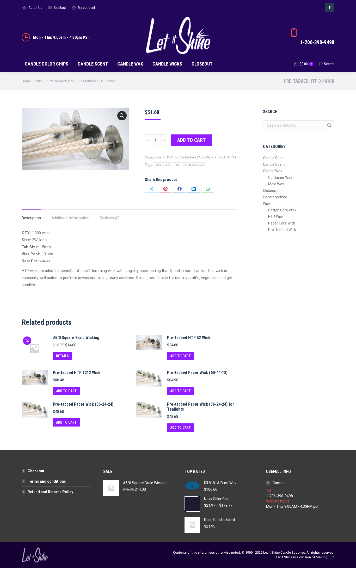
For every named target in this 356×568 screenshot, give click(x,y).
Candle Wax (272, 171)
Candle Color (273, 158)
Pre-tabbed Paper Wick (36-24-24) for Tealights (200, 407)
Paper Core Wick (281, 223)
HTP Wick (170, 157)
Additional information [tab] (70, 218)
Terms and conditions (47, 481)
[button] (122, 115)
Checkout (36, 471)
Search (329, 125)
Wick (209, 157)
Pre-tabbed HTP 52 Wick (188, 337)
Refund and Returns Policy (50, 492)
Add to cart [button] (180, 356)
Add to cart (191, 140)
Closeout (270, 190)
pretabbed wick (194, 164)
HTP (177, 164)
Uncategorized (275, 197)
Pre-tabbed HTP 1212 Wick (76, 372)
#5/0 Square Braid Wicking (76, 337)
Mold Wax (276, 184)
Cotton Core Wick (282, 210)
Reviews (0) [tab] (110, 218)
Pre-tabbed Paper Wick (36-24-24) (83, 404)
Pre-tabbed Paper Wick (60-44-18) (197, 372)
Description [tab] (31, 218)
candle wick (163, 164)
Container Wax (280, 177)
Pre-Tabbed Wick (191, 157)
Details (62, 356)
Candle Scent (274, 164)
